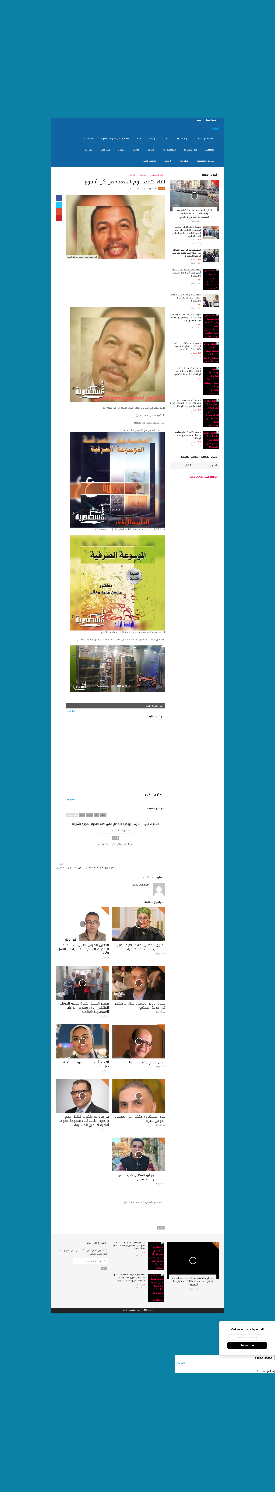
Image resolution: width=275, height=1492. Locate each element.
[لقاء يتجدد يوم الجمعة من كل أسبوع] (115, 227)
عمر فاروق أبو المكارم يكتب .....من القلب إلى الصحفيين (85, 867)
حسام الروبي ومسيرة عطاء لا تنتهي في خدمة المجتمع (139, 1005)
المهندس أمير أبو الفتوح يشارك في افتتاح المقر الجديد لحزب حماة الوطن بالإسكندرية (186, 253)
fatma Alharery (140, 884)
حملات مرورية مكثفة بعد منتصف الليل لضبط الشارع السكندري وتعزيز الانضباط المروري (186, 346)
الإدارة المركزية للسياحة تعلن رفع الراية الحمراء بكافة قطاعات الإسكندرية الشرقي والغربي (194, 213)
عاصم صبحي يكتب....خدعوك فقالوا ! (140, 1062)
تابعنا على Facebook (203, 476)
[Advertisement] (179, 59)
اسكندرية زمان (169, 150)
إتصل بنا (89, 150)
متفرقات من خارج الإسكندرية (115, 139)
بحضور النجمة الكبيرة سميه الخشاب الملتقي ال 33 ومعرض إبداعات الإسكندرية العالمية (84, 1007)
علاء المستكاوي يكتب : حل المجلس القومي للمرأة (140, 1119)
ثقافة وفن (88, 139)
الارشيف (168, 161)
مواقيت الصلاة (149, 161)
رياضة (152, 139)
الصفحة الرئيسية (206, 139)
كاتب (97, 815)
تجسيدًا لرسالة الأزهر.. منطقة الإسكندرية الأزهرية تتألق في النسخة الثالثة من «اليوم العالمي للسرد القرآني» (186, 231)
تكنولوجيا (210, 150)
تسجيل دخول (210, 120)
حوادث (165, 139)
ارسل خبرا (185, 161)
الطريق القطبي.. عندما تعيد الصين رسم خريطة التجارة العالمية (140, 947)
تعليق (161, 1227)
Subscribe (247, 1345)
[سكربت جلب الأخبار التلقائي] (134, 1310)
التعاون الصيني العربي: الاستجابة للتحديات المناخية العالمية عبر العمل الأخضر (83, 949)
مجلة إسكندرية (157, 175)
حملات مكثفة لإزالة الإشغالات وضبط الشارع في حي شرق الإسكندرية (188, 435)
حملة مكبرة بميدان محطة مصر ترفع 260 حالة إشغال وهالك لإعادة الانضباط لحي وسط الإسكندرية (185, 403)
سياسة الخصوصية (206, 161)
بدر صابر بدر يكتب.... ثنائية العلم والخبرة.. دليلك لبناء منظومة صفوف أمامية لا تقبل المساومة (84, 1121)
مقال (82, 815)
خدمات (136, 150)
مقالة (103, 815)
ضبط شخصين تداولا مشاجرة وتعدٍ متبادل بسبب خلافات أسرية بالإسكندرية (186, 298)
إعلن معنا (106, 150)
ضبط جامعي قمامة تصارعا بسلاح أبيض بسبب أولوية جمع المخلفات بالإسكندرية (186, 273)
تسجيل (199, 120)
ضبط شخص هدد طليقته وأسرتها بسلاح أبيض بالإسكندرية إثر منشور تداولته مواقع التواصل (185, 318)
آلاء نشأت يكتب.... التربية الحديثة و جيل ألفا (84, 1064)
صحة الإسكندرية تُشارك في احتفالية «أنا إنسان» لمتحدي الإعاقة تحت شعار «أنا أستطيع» (187, 371)
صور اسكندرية (191, 150)
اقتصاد (122, 150)
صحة (139, 139)
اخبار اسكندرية (183, 139)
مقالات (151, 150)
